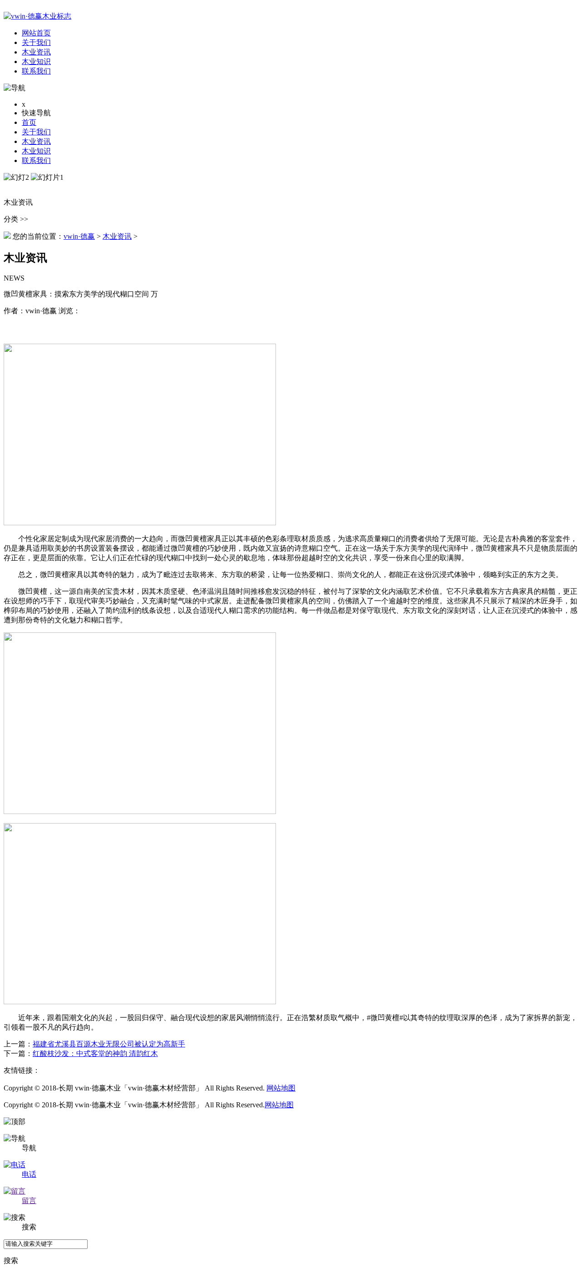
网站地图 (280, 1088)
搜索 (11, 1260)
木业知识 (36, 151)
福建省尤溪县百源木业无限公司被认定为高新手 (109, 1044)
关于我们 (36, 132)
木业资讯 (36, 141)
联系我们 (36, 160)
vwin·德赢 (79, 236)
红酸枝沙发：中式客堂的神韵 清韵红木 (95, 1053)
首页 (29, 122)
